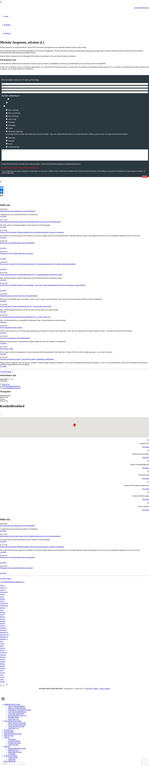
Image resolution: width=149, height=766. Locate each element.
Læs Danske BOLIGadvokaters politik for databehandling (20, 167)
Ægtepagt (11, 141)
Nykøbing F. (3, 652)
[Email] (74, 194)
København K (4, 632)
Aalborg (2, 585)
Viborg (2, 679)
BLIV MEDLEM (9, 761)
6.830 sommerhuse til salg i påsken (11, 327)
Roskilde (2, 661)
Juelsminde (3, 628)
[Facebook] (74, 188)
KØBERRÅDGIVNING (12, 704)
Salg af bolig (12, 119)
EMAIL (95, 688)
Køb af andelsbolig (14, 113)
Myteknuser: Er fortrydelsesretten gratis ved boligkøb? (17, 243)
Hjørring (2, 619)
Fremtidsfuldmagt (13, 147)
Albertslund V (4, 592)
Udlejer (10, 128)
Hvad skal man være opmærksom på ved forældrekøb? (17, 211)
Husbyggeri (12, 125)
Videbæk (2, 681)
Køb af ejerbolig (13, 110)
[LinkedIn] (74, 191)
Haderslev (3, 608)
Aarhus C (2, 590)
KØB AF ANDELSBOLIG (17, 708)
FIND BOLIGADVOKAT (12, 734)
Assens (2, 596)
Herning (2, 614)
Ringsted (2, 659)
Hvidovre (2, 626)
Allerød (2, 594)
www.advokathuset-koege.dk (11, 388)
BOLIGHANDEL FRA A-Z (17, 715)
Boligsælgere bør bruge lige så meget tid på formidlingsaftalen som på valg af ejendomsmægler (30, 222)
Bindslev (2, 599)
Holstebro (3, 621)
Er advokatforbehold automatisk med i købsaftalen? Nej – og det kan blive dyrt (25, 317)
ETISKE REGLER (14, 743)
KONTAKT (12, 739)
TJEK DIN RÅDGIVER (16, 714)
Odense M (3, 655)
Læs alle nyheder (5, 578)
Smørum (2, 673)
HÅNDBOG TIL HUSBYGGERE (19, 710)
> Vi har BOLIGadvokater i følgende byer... (12, 582)
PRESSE (7, 746)
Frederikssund (4, 605)
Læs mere (3, 216)
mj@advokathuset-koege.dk (11, 386)
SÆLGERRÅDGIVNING (12, 721)
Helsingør (3, 612)
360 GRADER (9, 732)
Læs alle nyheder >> (6, 371)
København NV (4, 634)
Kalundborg (3, 630)
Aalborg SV (3, 587)
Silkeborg (3, 668)
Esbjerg (2, 601)
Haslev (2, 610)
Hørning (2, 623)
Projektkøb (11, 122)
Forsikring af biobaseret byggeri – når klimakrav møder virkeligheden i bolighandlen (27, 359)
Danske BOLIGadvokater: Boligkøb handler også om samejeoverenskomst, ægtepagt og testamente (32, 232)
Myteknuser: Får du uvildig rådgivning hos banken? (16, 253)
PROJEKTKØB (13, 717)
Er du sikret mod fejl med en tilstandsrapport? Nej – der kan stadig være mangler (25, 306)
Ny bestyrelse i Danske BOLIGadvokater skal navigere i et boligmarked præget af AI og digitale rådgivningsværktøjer (38, 264)
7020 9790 (88, 688)
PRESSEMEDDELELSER (17, 748)
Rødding (2, 664)
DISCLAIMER (105, 688)
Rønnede (2, 666)
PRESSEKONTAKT (15, 752)
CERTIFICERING (14, 741)
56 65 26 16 (5, 384)
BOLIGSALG (8, 730)
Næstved (2, 650)
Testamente (11, 138)
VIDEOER (11, 754)
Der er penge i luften (6, 348)
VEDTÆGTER (13, 745)
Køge (1, 641)
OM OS (6, 737)
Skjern (2, 670)
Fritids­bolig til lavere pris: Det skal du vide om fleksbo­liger (19, 296)
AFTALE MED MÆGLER (17, 725)
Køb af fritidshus (13, 116)
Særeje (10, 144)
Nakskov (2, 648)
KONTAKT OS (13, 719)
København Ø (4, 637)
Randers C (3, 657)
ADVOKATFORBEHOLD (17, 712)
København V (4, 639)
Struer (2, 675)
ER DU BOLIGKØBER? (16, 706)
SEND (145, 176)
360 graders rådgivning (15, 131)
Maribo (2, 646)
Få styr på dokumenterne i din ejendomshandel (15, 338)
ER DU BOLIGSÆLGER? (17, 723)
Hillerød (2, 617)
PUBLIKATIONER (10, 756)
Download (145, 447)
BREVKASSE (9, 735)
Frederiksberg (4, 603)
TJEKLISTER (13, 757)
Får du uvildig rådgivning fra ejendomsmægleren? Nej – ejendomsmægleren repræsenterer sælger (31, 274)
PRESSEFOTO (13, 750)
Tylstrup (2, 677)
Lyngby (2, 643)
